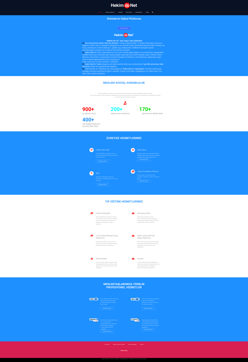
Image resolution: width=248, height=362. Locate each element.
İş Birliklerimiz (138, 12)
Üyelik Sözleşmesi (132, 344)
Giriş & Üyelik (129, 12)
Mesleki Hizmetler (110, 12)
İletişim (147, 12)
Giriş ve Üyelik (124, 28)
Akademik (120, 12)
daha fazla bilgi (102, 161)
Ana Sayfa (99, 12)
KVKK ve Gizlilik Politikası (119, 344)
